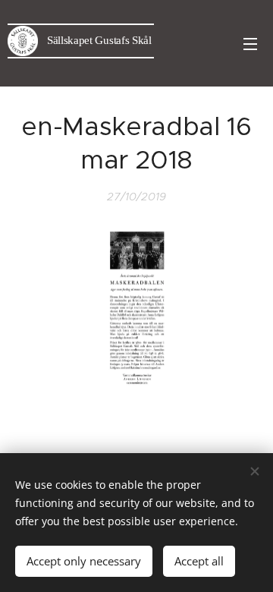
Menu (250, 43)
